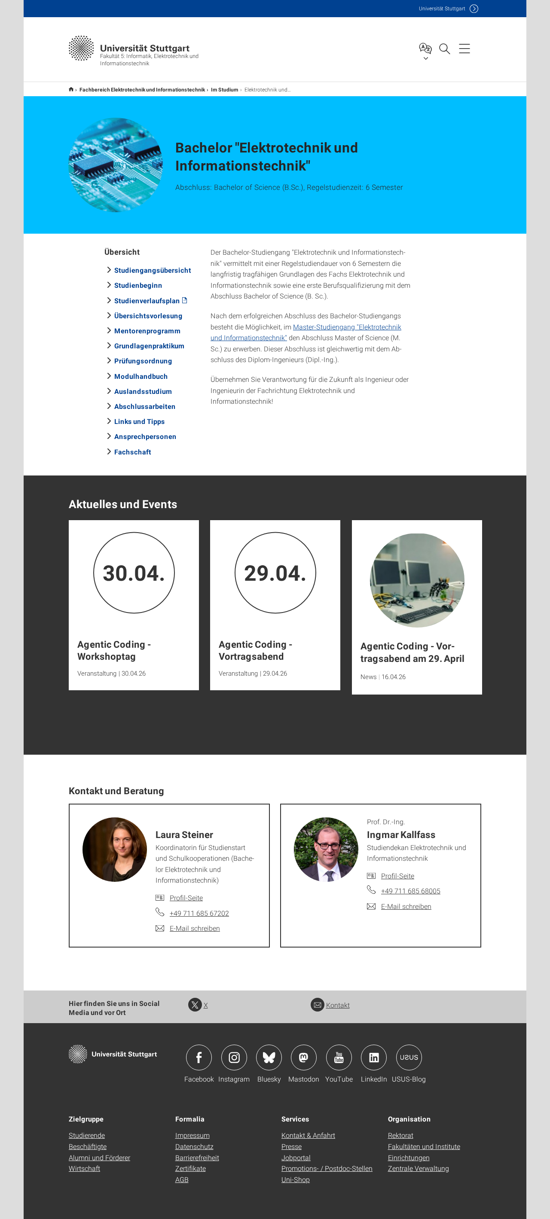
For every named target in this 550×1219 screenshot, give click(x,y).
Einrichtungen (409, 1157)
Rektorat (400, 1135)
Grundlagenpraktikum (149, 345)
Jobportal (296, 1157)
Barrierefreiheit (197, 1157)
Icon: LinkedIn (374, 1057)
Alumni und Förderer (99, 1157)
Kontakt (338, 1004)
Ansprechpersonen (145, 436)
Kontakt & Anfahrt (308, 1135)
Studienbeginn (138, 285)
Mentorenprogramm (147, 330)
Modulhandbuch (141, 376)
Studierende (87, 1135)
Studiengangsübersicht (152, 269)
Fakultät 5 (71, 89)
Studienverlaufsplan (147, 300)
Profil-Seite (186, 897)
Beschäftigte (88, 1146)
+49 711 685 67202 (199, 912)
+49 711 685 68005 (410, 890)
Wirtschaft (84, 1168)
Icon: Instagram (234, 1057)
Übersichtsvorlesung (148, 315)
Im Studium (224, 89)
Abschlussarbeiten (145, 406)
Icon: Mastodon (304, 1057)
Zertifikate (190, 1168)
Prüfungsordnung (143, 360)
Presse (291, 1146)
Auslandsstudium (143, 391)
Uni (442, 8)
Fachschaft (132, 451)
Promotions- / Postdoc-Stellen (327, 1168)
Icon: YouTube (339, 1057)
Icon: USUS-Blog (409, 1057)
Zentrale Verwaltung (418, 1168)
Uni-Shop (295, 1179)
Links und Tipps (139, 421)
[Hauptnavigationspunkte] (464, 48)
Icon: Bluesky (269, 1057)
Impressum (192, 1135)
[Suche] (444, 48)
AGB (182, 1179)
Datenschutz (194, 1146)
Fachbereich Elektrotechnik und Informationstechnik (142, 89)
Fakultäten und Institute (424, 1146)
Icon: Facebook (199, 1057)
